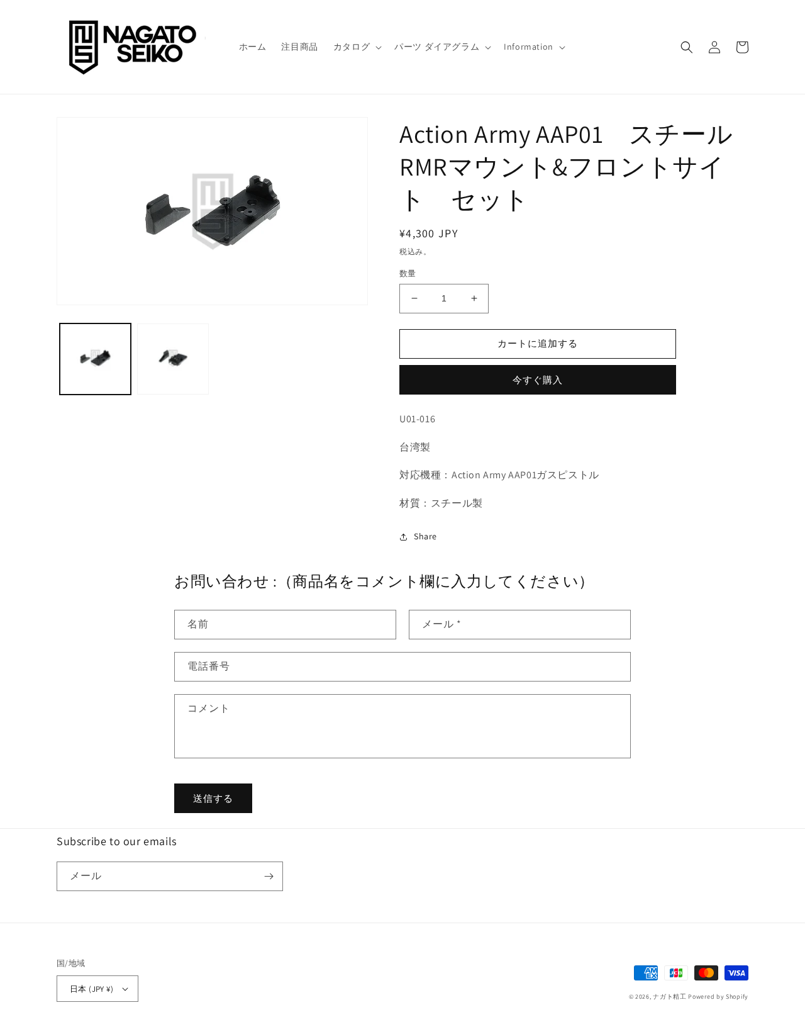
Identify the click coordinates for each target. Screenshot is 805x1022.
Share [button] (425, 536)
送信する (213, 798)
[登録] (268, 876)
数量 (407, 273)
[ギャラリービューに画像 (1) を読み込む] (95, 359)
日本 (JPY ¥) (91, 989)
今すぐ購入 (538, 380)
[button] (356, 46)
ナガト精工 (670, 996)
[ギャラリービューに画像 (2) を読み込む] (172, 359)
